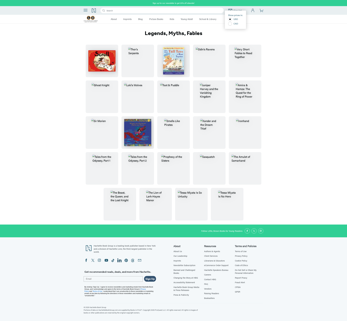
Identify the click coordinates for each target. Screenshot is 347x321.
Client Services (211, 255)
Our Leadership (180, 255)
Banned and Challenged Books (184, 271)
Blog (140, 19)
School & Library (207, 19)
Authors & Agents (212, 251)
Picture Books (156, 19)
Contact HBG (210, 279)
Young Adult (187, 19)
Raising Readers (211, 293)
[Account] (252, 10)
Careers (207, 274)
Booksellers (209, 298)
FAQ (206, 283)
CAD (236, 23)
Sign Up (150, 278)
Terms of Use (241, 251)
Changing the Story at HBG (186, 277)
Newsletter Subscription (184, 265)
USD (236, 19)
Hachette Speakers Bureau (216, 269)
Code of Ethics (241, 265)
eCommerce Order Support (216, 265)
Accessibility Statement (184, 282)
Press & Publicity (181, 294)
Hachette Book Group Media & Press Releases (186, 289)
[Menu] (85, 10)
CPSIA (238, 287)
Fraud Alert (240, 282)
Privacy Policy (241, 255)
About (114, 19)
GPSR (237, 291)
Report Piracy (241, 277)
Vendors (207, 288)
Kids (172, 19)
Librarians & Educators (214, 260)
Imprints (127, 19)
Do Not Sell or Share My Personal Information (245, 271)
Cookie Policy (241, 260)
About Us (178, 251)
